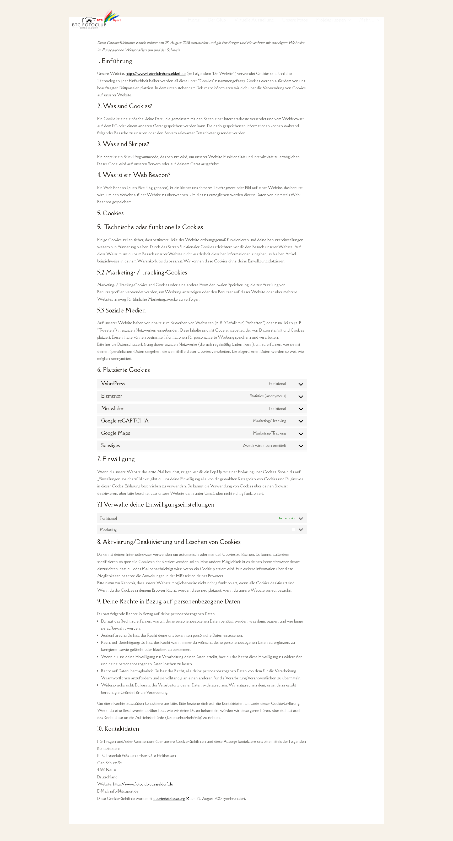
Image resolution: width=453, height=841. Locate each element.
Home (194, 20)
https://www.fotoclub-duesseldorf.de (156, 73)
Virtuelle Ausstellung (254, 20)
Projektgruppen (331, 20)
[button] (348, 20)
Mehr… (366, 20)
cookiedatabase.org (169, 798)
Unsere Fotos (295, 20)
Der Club (217, 20)
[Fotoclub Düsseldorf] (95, 19)
